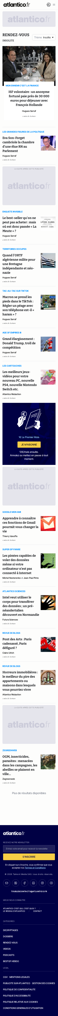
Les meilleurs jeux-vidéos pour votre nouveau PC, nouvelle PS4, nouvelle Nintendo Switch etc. (19, 380)
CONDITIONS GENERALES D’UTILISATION (23, 1008)
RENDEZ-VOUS (10, 942)
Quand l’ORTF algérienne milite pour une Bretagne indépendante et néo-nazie (18, 263)
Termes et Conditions (35, 867)
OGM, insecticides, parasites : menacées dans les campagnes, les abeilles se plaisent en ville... (19, 765)
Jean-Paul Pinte (31, 578)
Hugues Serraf (29, 111)
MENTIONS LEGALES (19, 977)
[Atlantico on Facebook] (24, 883)
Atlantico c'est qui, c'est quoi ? (19, 908)
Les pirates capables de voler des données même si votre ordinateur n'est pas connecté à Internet (19, 564)
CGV (5, 977)
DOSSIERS (8, 936)
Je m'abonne (29, 444)
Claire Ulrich (8, 652)
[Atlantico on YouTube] (51, 883)
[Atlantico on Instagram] (42, 883)
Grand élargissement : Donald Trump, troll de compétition (19, 343)
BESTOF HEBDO (11, 961)
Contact (37, 911)
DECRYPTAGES (10, 930)
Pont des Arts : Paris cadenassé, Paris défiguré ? (17, 643)
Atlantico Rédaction (11, 394)
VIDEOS (7, 948)
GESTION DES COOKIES (43, 983)
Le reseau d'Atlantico (14, 911)
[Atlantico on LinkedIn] (33, 883)
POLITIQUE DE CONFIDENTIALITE (19, 989)
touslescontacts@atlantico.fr (29, 891)
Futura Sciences (10, 619)
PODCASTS (8, 955)
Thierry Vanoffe (9, 536)
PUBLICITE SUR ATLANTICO (16, 983)
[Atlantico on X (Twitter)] (15, 883)
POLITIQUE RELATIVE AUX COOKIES (20, 1001)
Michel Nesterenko (11, 578)
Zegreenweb (8, 779)
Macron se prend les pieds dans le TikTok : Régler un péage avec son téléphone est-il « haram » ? (18, 305)
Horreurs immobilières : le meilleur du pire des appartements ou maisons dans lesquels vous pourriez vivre (20, 680)
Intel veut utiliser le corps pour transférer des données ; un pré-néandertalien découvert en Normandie (20, 606)
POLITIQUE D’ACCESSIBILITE (17, 995)
